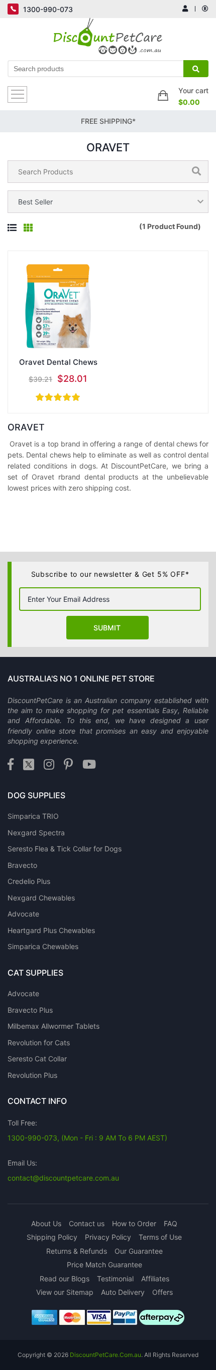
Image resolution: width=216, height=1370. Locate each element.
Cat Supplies (35, 973)
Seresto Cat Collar (37, 1058)
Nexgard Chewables (41, 897)
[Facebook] (11, 765)
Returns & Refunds (76, 1251)
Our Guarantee (139, 1251)
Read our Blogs (64, 1278)
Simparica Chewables (43, 946)
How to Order (134, 1223)
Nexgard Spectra (36, 832)
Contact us (86, 1223)
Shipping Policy (52, 1237)
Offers (162, 1292)
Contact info (37, 1101)
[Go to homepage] (108, 38)
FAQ (170, 1223)
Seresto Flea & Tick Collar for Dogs (65, 848)
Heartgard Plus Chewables (51, 930)
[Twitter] (28, 765)
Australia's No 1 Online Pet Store (81, 678)
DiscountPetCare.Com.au (105, 1354)
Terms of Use (160, 1237)
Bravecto (22, 865)
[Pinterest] (68, 765)
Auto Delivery (123, 1292)
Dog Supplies (36, 795)
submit (107, 627)
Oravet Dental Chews (58, 362)
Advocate (23, 913)
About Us (46, 1223)
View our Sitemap (64, 1292)
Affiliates (155, 1278)
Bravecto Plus (30, 1010)
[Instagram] (49, 765)
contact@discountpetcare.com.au (63, 1178)
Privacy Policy (108, 1237)
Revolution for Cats (39, 1042)
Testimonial (115, 1278)
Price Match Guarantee (104, 1264)
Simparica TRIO (33, 816)
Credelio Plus (29, 881)
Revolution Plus (32, 1075)
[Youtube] (89, 765)
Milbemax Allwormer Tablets (53, 1026)
